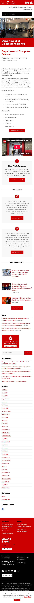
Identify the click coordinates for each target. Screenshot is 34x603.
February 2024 (6, 429)
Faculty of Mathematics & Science (20, 8)
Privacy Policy (27, 597)
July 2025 (4, 402)
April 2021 (4, 469)
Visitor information (22, 524)
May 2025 (4, 405)
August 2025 (5, 399)
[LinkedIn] (12, 571)
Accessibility (10, 564)
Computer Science (27, 9)
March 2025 (5, 408)
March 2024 (5, 426)
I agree (17, 599)
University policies (6, 562)
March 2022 (5, 454)
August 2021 (5, 463)
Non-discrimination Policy (8, 561)
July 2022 (4, 445)
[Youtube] (15, 571)
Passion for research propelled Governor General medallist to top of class (22, 287)
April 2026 (4, 396)
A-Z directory (6, 575)
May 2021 (4, 466)
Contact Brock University (24, 526)
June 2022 (5, 448)
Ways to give (6, 548)
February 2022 (6, 457)
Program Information (17, 130)
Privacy (4, 564)
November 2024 (6, 411)
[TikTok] (18, 571)
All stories (16, 307)
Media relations (21, 529)
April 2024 (4, 423)
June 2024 (5, 417)
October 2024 (6, 414)
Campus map (5, 531)
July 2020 (4, 485)
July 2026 (4, 389)
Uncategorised (6, 499)
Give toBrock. (6, 540)
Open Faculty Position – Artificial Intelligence (14, 381)
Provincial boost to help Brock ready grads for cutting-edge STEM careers (20, 273)
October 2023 (6, 432)
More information (16, 179)
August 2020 (5, 482)
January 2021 (5, 475)
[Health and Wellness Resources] (10, 347)
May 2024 (4, 420)
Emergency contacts (7, 524)
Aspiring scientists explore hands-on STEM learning (21, 299)
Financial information (7, 533)
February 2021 (6, 472)
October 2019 (5, 488)
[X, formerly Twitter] (6, 571)
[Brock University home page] (29, 3)
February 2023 (6, 442)
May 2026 (4, 393)
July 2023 (4, 439)
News (3, 496)
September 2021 (6, 460)
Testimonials (15, 218)
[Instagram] (9, 571)
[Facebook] (3, 509)
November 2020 (6, 478)
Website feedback (22, 531)
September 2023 (6, 435)
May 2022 (4, 451)
